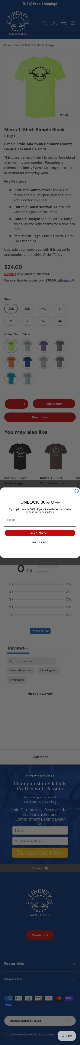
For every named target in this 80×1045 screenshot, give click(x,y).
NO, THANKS (40, 542)
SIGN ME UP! (40, 532)
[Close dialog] (77, 491)
